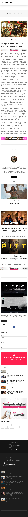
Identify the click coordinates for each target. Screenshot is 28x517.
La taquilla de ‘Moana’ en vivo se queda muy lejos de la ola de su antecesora (14, 202)
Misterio (12, 429)
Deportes (2, 337)
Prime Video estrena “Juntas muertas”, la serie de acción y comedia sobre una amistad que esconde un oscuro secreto (14, 230)
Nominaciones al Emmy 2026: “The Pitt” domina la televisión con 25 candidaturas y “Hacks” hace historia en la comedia (14, 258)
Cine (21, 13)
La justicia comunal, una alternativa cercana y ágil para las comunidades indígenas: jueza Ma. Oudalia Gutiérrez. (14, 493)
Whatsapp (7, 429)
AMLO (3, 429)
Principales (3, 342)
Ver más (14, 176)
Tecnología (3, 335)
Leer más (14, 362)
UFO (1, 349)
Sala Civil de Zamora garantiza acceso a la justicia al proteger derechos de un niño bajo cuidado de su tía (14, 499)
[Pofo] (7, 2)
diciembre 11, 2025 (9, 13)
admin (18, 13)
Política (2, 340)
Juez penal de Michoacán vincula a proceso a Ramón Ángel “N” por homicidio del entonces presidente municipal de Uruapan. (14, 488)
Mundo (14, 424)
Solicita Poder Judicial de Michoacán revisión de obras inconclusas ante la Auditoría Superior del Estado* (14, 472)
